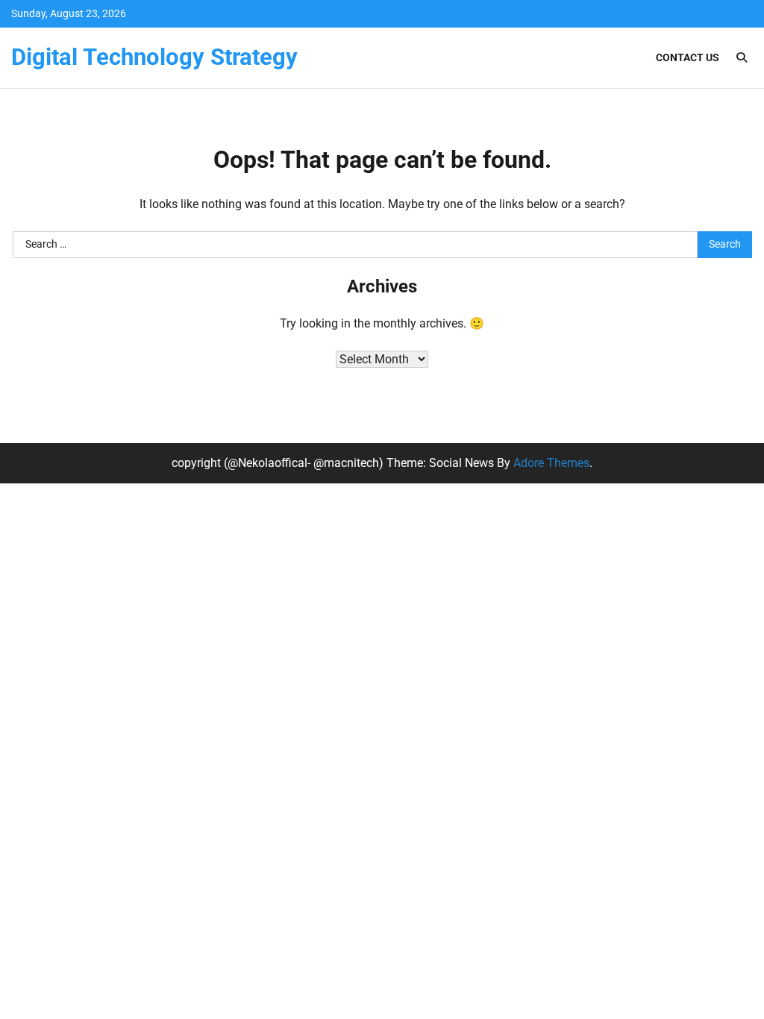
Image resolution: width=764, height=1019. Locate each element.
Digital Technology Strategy (154, 57)
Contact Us (687, 57)
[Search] (741, 57)
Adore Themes (551, 463)
